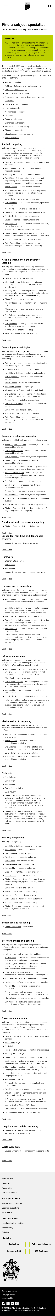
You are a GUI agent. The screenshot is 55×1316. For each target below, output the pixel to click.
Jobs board (7, 1213)
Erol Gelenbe (10, 191)
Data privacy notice (9, 1291)
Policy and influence (41, 1244)
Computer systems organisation (18, 94)
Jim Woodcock (11, 1002)
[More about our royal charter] (11, 1270)
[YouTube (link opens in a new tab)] (12, 1303)
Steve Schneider (12, 892)
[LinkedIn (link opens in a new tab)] (8, 1303)
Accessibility (7, 1228)
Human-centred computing (16, 105)
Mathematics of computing (16, 112)
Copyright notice (8, 1295)
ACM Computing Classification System (34, 71)
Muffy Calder (10, 370)
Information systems (14, 108)
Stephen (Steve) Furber (14, 473)
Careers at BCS (14, 1251)
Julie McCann (10, 499)
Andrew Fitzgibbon (13, 387)
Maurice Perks (11, 216)
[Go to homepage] (27, 6)
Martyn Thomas (11, 240)
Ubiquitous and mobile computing (19, 134)
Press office (7, 1188)
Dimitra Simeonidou (13, 543)
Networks (9, 116)
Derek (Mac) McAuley (14, 213)
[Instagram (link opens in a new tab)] (17, 1303)
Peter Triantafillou (12, 243)
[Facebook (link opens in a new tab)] (3, 1303)
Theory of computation (14, 130)
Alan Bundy (10, 282)
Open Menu (6, 6)
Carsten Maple (11, 203)
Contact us (14, 1244)
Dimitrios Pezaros (12, 220)
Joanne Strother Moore (14, 1105)
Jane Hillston (10, 199)
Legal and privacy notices (13, 1223)
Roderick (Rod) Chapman (15, 445)
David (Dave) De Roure (14, 178)
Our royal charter (9, 1193)
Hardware (9, 101)
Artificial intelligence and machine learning (23, 86)
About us (6, 1184)
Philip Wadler (10, 998)
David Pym (9, 410)
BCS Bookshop (41, 1251)
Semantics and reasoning (15, 123)
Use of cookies (8, 1298)
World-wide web (12, 138)
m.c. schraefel (11, 224)
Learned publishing (10, 1208)
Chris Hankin (10, 854)
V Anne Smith (10, 414)
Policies (5, 1232)
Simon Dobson (11, 187)
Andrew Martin (11, 495)
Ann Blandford (11, 169)
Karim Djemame (12, 377)
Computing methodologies (16, 90)
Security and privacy (13, 119)
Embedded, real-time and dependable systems (24, 97)
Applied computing (13, 82)
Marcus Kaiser (11, 209)
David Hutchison (12, 485)
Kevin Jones (10, 565)
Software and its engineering (17, 127)
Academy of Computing (12, 1203)
